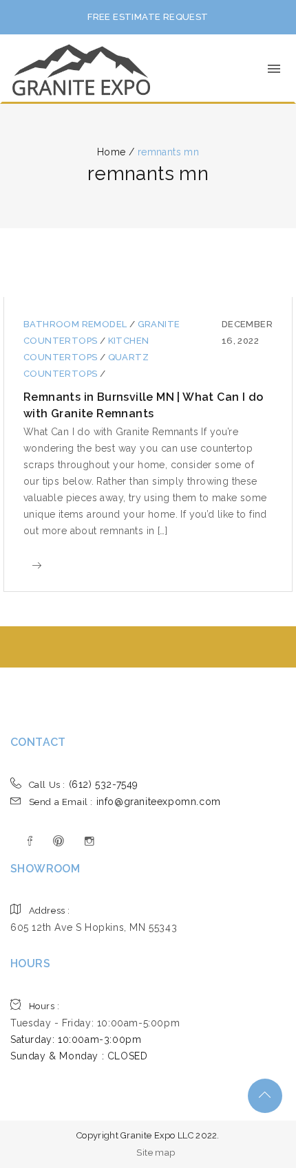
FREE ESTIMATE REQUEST (147, 17)
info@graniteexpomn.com (125, 801)
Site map (155, 1152)
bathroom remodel (76, 324)
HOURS (30, 963)
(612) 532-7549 (83, 784)
